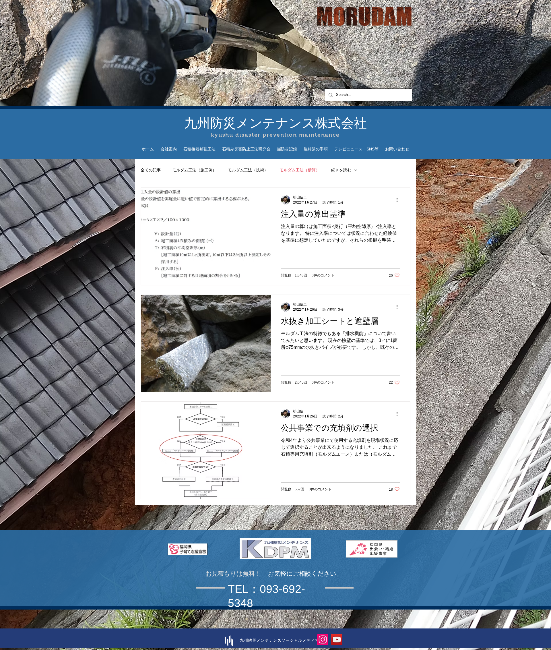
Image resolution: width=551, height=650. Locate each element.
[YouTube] (336, 639)
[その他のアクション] (398, 199)
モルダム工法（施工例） (194, 170)
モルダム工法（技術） (248, 170)
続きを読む (341, 170)
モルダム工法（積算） (300, 170)
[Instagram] (322, 639)
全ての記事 (151, 170)
